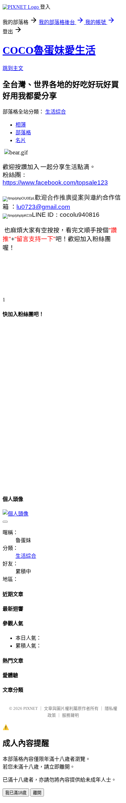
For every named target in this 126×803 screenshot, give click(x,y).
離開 (37, 792)
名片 (21, 140)
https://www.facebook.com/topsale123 (55, 182)
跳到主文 (13, 68)
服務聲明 (70, 715)
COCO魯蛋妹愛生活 (49, 50)
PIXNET (30, 708)
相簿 (21, 125)
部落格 (23, 132)
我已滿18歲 (15, 792)
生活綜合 (55, 112)
